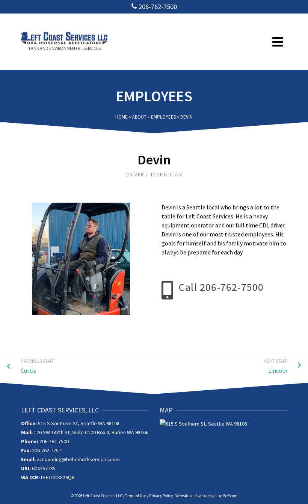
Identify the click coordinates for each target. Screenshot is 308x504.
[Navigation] (277, 42)
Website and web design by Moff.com (206, 495)
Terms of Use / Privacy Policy (149, 495)
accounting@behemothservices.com (78, 459)
